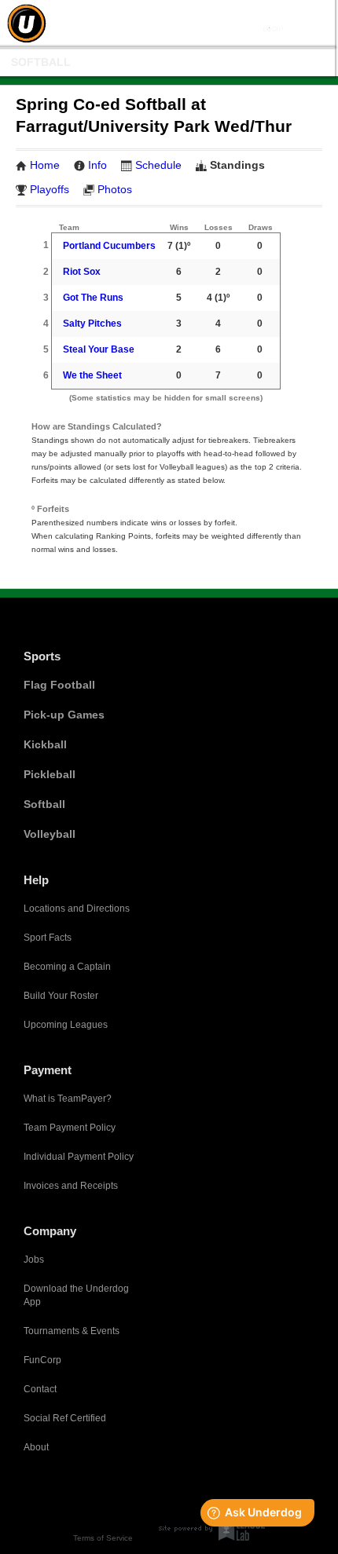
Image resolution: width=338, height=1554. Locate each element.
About (36, 1447)
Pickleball (49, 774)
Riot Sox (82, 271)
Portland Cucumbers (109, 245)
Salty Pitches (92, 323)
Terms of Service (103, 1538)
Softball (41, 62)
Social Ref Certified (65, 1418)
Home (45, 165)
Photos (114, 189)
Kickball (45, 744)
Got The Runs (93, 297)
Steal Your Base (98, 349)
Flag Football (59, 684)
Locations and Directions (77, 908)
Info (97, 165)
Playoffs (49, 189)
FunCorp (42, 1360)
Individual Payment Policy (79, 1156)
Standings (237, 165)
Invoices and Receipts (71, 1185)
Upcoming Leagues (66, 1024)
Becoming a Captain (67, 966)
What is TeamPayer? (68, 1098)
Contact (40, 1389)
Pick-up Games (64, 714)
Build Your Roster (61, 995)
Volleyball (49, 834)
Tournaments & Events (71, 1330)
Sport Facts (48, 937)
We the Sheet (92, 375)
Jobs (34, 1259)
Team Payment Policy (70, 1127)
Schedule (158, 165)
